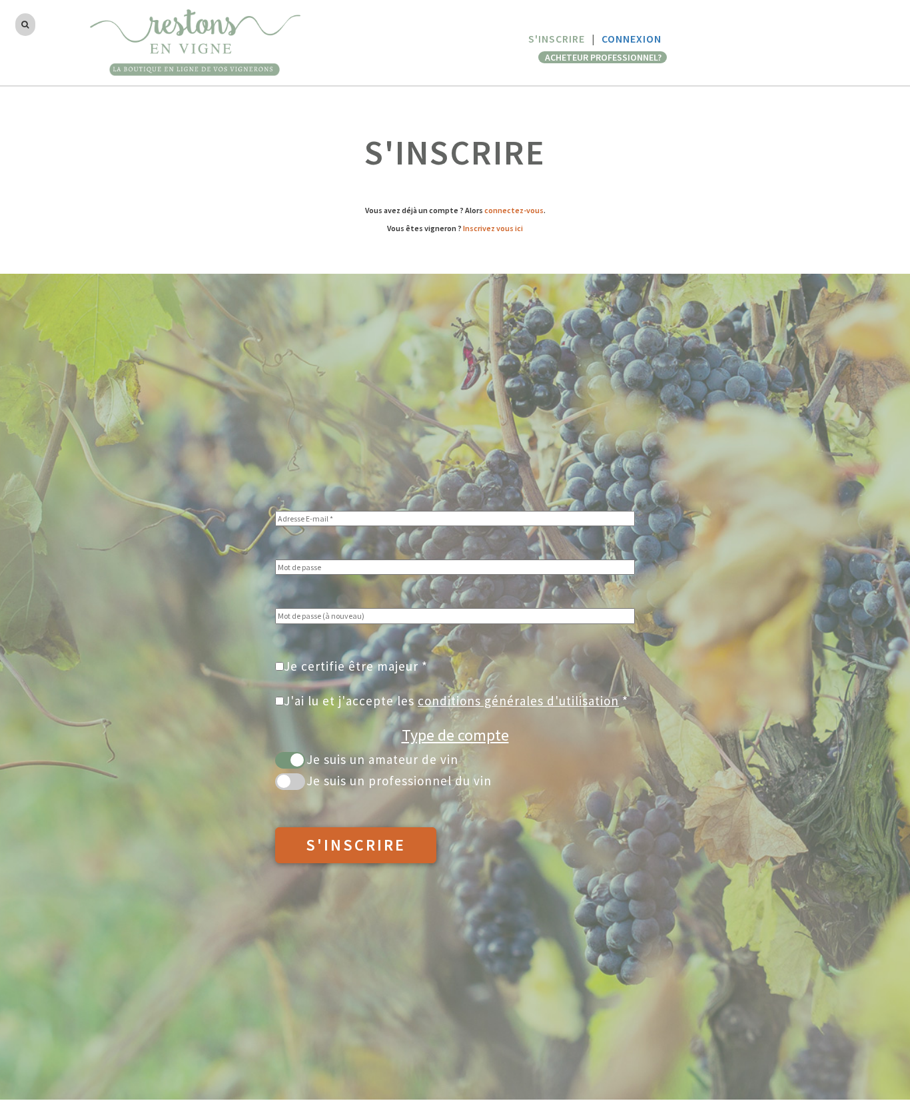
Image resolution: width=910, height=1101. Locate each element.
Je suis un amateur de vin (382, 759)
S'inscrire (356, 845)
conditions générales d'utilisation (518, 701)
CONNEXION (632, 38)
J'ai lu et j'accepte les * (456, 701)
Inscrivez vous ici (493, 228)
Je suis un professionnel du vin (399, 781)
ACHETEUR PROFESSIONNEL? (604, 57)
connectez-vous (514, 210)
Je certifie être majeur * (356, 666)
